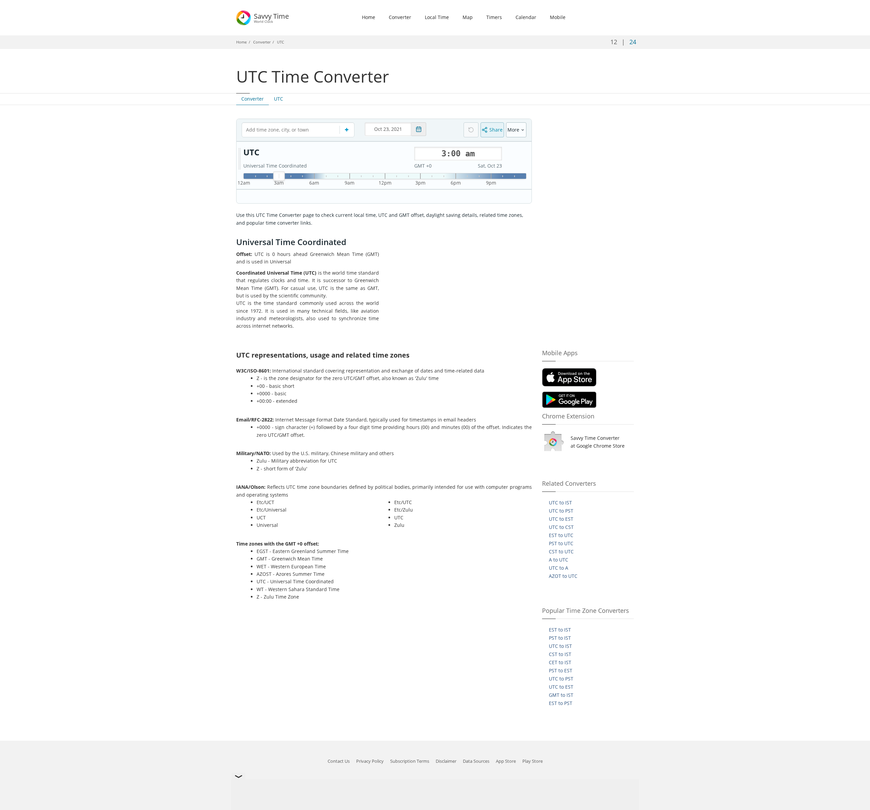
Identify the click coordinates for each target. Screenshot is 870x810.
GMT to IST (561, 695)
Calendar (526, 17)
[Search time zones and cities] (347, 129)
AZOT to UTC (563, 576)
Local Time (437, 17)
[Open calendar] (419, 129)
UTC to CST (561, 527)
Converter (400, 17)
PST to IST (560, 638)
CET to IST (560, 662)
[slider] (279, 176)
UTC (278, 99)
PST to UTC (561, 543)
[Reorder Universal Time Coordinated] (239, 159)
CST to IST (560, 654)
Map (468, 17)
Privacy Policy (370, 761)
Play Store (532, 761)
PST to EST (560, 670)
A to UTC (558, 559)
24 (632, 42)
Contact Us (339, 761)
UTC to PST (561, 510)
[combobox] (298, 129)
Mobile (558, 17)
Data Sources (476, 761)
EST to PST (560, 703)
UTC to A (558, 568)
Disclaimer (446, 761)
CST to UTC (561, 551)
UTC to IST (560, 502)
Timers (494, 17)
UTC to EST (561, 519)
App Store (506, 761)
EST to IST (560, 629)
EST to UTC (561, 535)
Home (368, 17)
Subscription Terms (409, 761)
